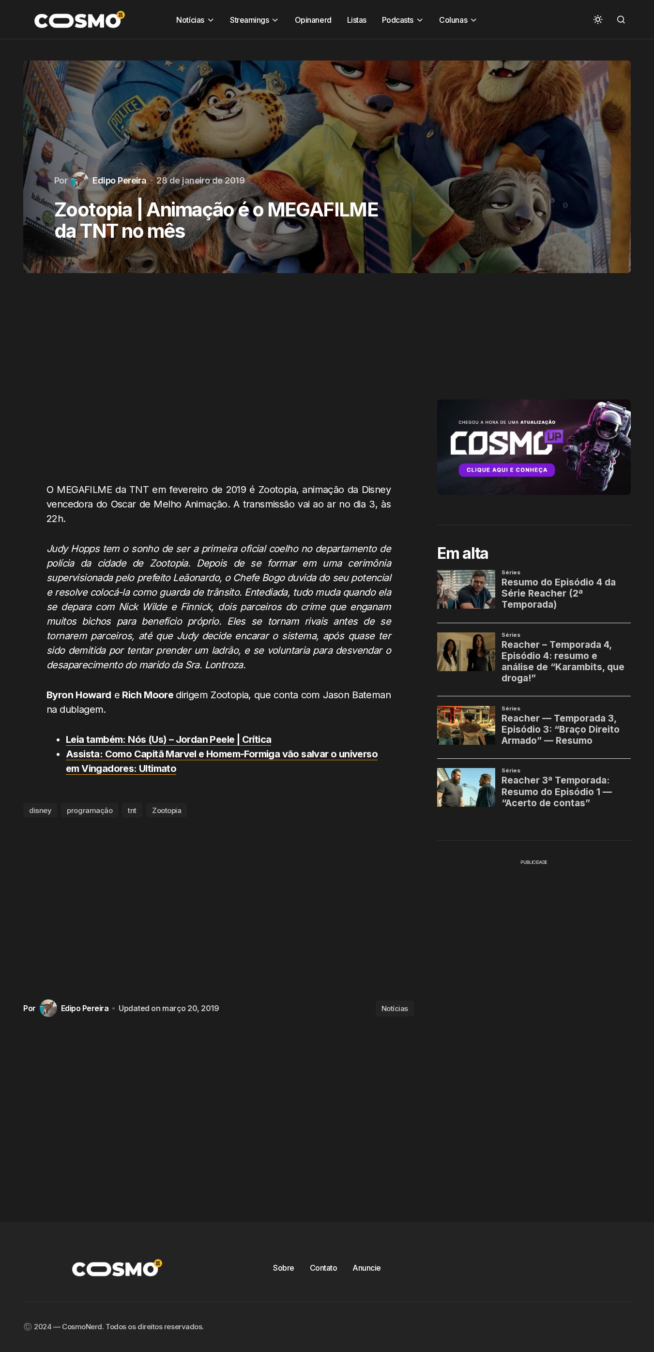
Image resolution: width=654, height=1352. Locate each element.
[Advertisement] (218, 383)
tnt (132, 810)
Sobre (283, 1268)
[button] (598, 19)
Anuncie (366, 1268)
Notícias (394, 1008)
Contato (323, 1268)
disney (40, 810)
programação (89, 810)
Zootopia (166, 810)
